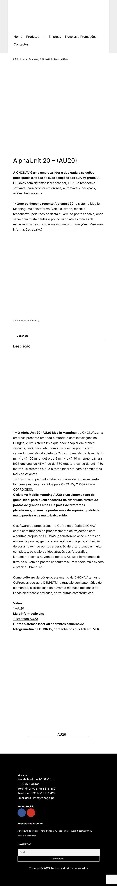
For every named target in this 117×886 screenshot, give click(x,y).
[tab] (22, 336)
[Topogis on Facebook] (22, 812)
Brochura (35, 567)
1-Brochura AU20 (25, 619)
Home (18, 36)
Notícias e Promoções (80, 36)
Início (16, 59)
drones (49, 831)
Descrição (23, 335)
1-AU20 (18, 608)
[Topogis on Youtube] (31, 812)
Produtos (32, 36)
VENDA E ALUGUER (27, 835)
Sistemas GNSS (84, 831)
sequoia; (72, 831)
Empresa (55, 36)
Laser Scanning (30, 59)
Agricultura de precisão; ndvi (31, 831)
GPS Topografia (60, 831)
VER (96, 629)
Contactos (21, 44)
